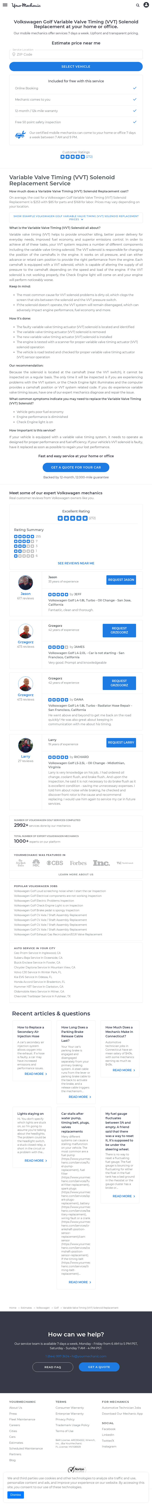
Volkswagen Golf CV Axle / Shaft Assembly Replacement (50, 915)
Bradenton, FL (56, 982)
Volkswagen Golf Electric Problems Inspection (44, 900)
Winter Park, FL (51, 972)
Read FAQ (52, 1367)
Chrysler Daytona (25, 967)
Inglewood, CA (51, 953)
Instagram (109, 1446)
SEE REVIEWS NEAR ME (76, 563)
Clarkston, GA (54, 986)
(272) (89, 156)
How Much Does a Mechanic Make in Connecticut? (119, 1032)
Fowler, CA (53, 962)
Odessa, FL (45, 977)
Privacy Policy (65, 1419)
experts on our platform (44, 841)
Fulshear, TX (62, 996)
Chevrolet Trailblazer (27, 996)
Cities (13, 1431)
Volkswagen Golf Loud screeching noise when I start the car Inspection (60, 891)
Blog (12, 1460)
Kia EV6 (19, 977)
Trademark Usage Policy (72, 1425)
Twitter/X (108, 1440)
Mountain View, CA (63, 967)
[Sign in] (146, 5)
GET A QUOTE (99, 1367)
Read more (34, 1074)
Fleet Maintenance (22, 1419)
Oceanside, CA (53, 957)
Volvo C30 (20, 972)
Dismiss (15, 1494)
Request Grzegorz (119, 630)
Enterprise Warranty (70, 1413)
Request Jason (121, 580)
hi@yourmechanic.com (89, 1356)
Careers (14, 1425)
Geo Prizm (21, 953)
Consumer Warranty (70, 1407)
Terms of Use (64, 1431)
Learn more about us (76, 874)
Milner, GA (57, 991)
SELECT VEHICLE (76, 66)
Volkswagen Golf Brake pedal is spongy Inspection (46, 910)
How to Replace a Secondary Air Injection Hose (30, 1032)
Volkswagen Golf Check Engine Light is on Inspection (48, 905)
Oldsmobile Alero (25, 991)
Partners (15, 1454)
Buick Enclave (23, 962)
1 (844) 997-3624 (58, 1356)
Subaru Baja (22, 957)
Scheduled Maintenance (26, 1448)
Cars (12, 1437)
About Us (15, 1407)
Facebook (108, 1429)
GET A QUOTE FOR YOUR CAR (76, 467)
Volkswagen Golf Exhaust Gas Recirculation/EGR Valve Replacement (58, 934)
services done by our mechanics (50, 826)
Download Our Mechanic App (122, 1413)
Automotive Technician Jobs (121, 1407)
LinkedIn (108, 1435)
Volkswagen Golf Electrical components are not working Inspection (58, 896)
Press (13, 1413)
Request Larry (121, 742)
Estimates (16, 1442)
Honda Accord (23, 982)
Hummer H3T (23, 986)
